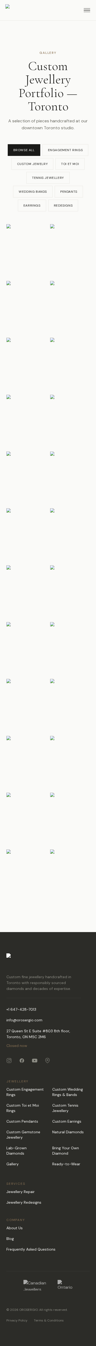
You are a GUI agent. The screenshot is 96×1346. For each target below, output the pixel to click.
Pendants (68, 192)
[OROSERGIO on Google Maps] (47, 1060)
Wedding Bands (33, 192)
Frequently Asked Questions (30, 1249)
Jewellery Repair (20, 1191)
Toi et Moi (70, 164)
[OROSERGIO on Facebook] (22, 1060)
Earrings (32, 205)
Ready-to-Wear (66, 1164)
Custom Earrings (66, 1121)
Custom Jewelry (32, 164)
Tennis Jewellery (48, 178)
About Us (14, 1228)
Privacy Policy (16, 1320)
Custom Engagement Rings (25, 1092)
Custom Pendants (22, 1121)
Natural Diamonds (68, 1132)
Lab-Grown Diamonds (16, 1151)
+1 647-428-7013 (21, 1009)
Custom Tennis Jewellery (65, 1108)
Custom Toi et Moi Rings (22, 1108)
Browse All (24, 150)
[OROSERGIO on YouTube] (35, 1060)
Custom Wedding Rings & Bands (67, 1092)
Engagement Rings (65, 150)
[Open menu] (87, 10)
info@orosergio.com (24, 1020)
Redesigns (63, 205)
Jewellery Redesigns (23, 1202)
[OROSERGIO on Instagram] (9, 1060)
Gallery (12, 1164)
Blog (10, 1238)
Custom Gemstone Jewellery (23, 1135)
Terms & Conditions (49, 1320)
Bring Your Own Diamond (65, 1151)
